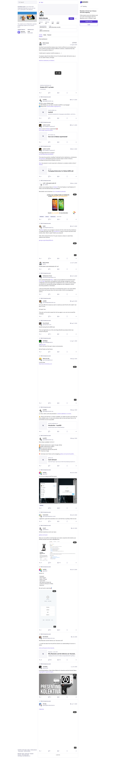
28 (39, 23)
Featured (49, 35)
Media (44, 35)
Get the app (27, 753)
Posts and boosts (43, 39)
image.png (41, 709)
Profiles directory (33, 749)
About (26, 749)
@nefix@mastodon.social (44, 19)
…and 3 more (59, 216)
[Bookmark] (67, 93)
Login (89, 24)
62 (46, 23)
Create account (88, 21)
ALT (75, 255)
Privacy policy (20, 751)
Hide (75, 194)
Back (42, 2)
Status (28, 749)
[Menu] (76, 18)
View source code (25, 754)
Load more (58, 754)
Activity (40, 35)
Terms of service (27, 751)
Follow (71, 18)
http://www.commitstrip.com (45, 364)
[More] (76, 93)
